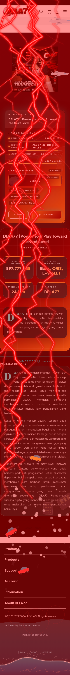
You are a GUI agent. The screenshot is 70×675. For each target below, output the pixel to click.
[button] (49, 11)
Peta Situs (46, 651)
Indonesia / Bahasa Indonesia (22, 625)
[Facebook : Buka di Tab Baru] (23, 643)
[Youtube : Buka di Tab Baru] (46, 643)
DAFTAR (47, 214)
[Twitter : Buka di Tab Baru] (31, 643)
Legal (33, 651)
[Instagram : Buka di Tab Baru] (39, 643)
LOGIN (18, 214)
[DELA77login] (10, 11)
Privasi (21, 651)
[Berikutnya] (66, 69)
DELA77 (21, 313)
